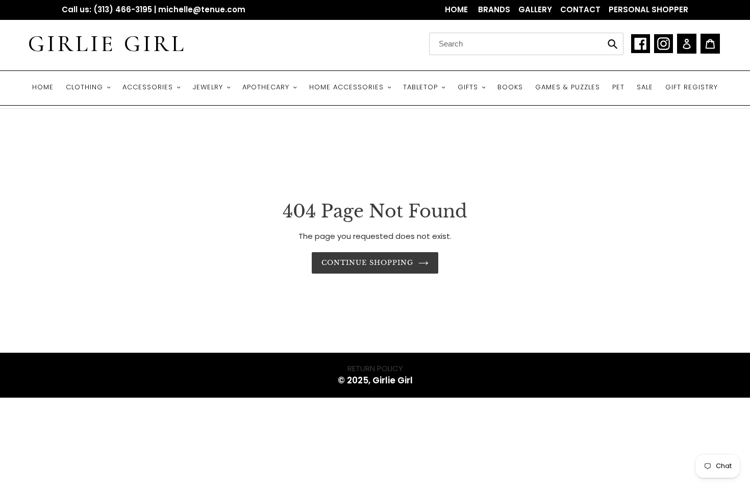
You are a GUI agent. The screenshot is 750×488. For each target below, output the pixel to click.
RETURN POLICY (375, 368)
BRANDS (494, 9)
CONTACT (580, 9)
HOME (457, 9)
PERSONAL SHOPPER (648, 9)
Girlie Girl (107, 44)
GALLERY (535, 9)
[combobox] (526, 44)
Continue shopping (367, 262)
